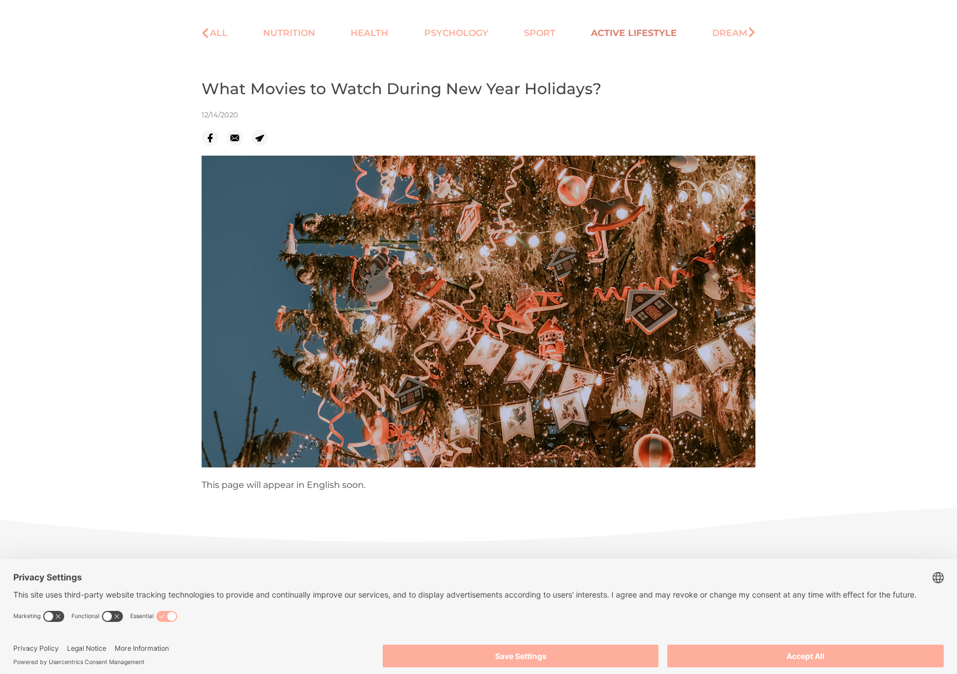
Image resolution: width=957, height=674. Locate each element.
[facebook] (214, 138)
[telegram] (263, 138)
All (219, 33)
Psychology (456, 33)
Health (369, 33)
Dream (729, 33)
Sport (539, 33)
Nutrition (289, 33)
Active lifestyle (634, 33)
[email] (239, 138)
